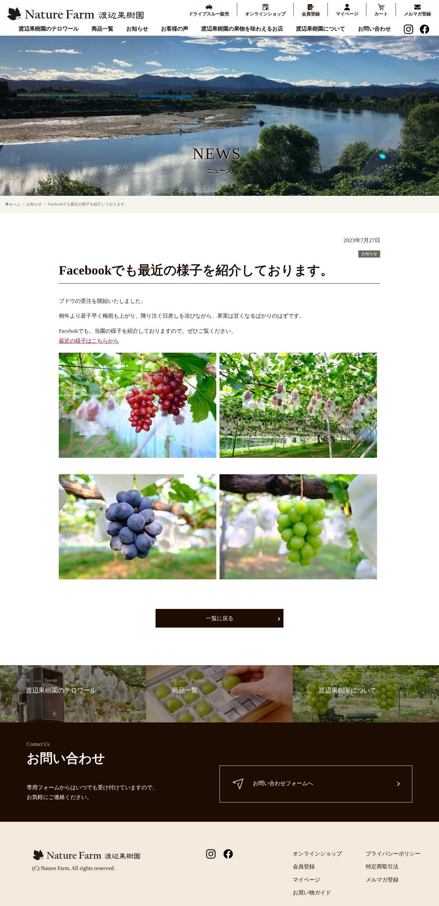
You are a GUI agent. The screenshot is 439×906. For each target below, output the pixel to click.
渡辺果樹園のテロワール (49, 29)
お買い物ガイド (312, 893)
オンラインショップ (317, 854)
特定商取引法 (382, 867)
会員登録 (304, 867)
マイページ (306, 880)
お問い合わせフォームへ (283, 783)
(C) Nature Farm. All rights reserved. (73, 868)
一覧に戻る (219, 618)
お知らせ (137, 29)
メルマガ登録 (382, 880)
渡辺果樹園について (320, 29)
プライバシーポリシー (393, 854)
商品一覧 (102, 29)
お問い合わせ (374, 29)
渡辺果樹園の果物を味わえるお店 (242, 29)
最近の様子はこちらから (89, 341)
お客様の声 (174, 29)
